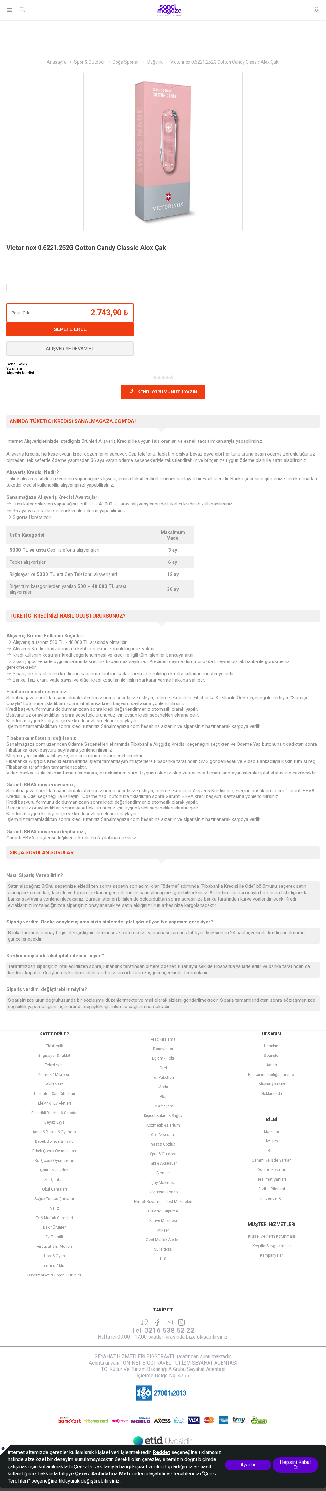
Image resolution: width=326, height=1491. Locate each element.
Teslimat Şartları (271, 1179)
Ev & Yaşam (163, 1106)
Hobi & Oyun (54, 1256)
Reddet (161, 1452)
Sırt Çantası (54, 1179)
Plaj (163, 1096)
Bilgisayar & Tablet (54, 1055)
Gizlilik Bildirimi (271, 1189)
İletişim (271, 1141)
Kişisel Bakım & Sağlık (163, 1115)
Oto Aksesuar (163, 1135)
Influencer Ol (271, 1198)
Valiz (54, 1208)
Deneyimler (163, 1049)
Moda (163, 1087)
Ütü (163, 1259)
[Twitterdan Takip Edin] (145, 1322)
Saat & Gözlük (163, 1144)
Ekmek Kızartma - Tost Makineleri (163, 1201)
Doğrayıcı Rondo (163, 1192)
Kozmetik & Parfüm (163, 1125)
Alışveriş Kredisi (20, 373)
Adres (271, 1065)
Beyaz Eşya (54, 1122)
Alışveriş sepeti (272, 1084)
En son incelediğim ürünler (271, 1074)
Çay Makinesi (163, 1182)
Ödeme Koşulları (271, 1170)
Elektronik (54, 1046)
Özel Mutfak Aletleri (163, 1240)
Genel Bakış (16, 364)
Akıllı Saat (54, 1084)
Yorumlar (14, 368)
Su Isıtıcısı (163, 1249)
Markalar (271, 1131)
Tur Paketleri (163, 1077)
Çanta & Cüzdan (54, 1170)
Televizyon (54, 1065)
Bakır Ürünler (54, 1227)
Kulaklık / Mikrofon (54, 1074)
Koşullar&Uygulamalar (271, 1246)
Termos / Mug (54, 1265)
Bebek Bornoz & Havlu (54, 1141)
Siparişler (272, 1055)
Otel (163, 1068)
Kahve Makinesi (163, 1221)
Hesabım (272, 1046)
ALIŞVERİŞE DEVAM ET (70, 348)
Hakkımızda (271, 1094)
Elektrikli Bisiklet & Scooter (54, 1113)
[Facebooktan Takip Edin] (157, 1322)
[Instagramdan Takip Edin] (169, 1322)
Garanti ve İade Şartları (272, 1160)
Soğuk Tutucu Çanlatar (54, 1199)
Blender (163, 1173)
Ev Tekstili (54, 1237)
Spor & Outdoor (163, 1154)
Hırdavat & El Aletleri (54, 1246)
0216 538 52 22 (169, 1330)
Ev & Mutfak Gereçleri (54, 1218)
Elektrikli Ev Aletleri (54, 1103)
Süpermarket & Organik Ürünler (54, 1275)
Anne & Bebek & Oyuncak (54, 1132)
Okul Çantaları (54, 1189)
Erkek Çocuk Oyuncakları (54, 1151)
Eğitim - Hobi (163, 1058)
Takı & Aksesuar (163, 1163)
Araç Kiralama (163, 1039)
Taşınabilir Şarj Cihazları (54, 1094)
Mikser (163, 1230)
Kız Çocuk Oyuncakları (54, 1160)
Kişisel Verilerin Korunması (271, 1236)
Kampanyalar (271, 1255)
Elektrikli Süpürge (163, 1211)
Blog (272, 1150)
